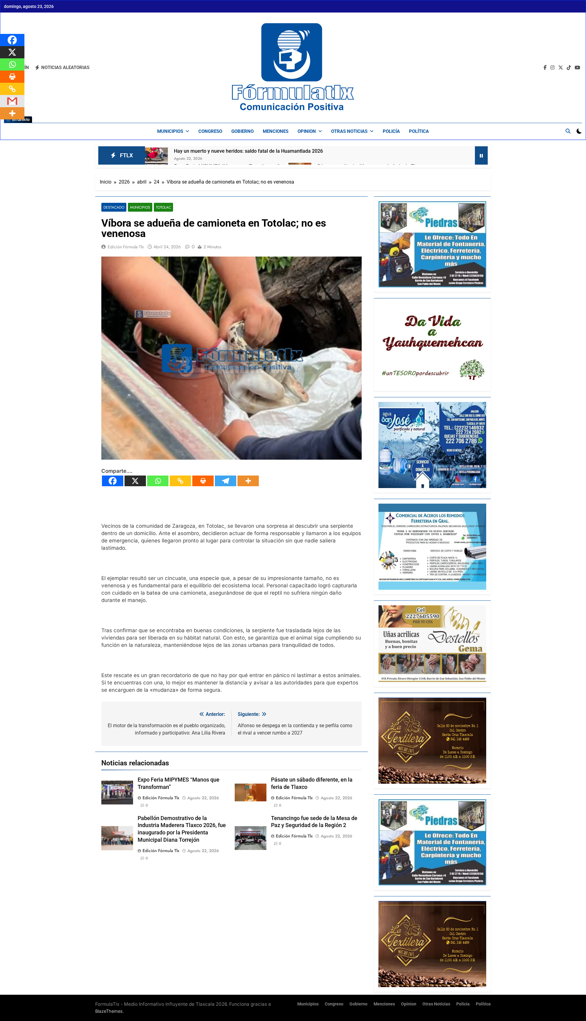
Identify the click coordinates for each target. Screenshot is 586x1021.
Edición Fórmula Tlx (126, 247)
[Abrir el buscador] (568, 131)
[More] (248, 481)
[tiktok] (569, 67)
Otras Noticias (349, 131)
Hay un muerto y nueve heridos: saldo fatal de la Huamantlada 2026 (248, 151)
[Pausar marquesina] (481, 155)
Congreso (210, 131)
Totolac (163, 207)
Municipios (170, 131)
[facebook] (545, 67)
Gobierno (242, 131)
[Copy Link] (180, 481)
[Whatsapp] (157, 481)
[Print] (203, 481)
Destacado (113, 207)
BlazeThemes (109, 1011)
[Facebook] (112, 481)
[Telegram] (225, 481)
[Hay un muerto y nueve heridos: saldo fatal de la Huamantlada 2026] (156, 155)
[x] (560, 67)
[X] (135, 481)
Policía (391, 131)
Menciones (275, 131)
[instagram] (552, 67)
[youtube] (577, 67)
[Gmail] (12, 101)
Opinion (307, 131)
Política (419, 131)
